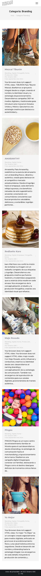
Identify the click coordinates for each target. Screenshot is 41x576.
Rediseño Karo (13, 251)
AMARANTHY (12, 158)
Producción (9, 75)
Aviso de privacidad (12, 571)
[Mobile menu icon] (37, 3)
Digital (14, 73)
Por (11, 77)
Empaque (20, 255)
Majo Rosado (12, 338)
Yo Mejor (10, 517)
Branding (8, 73)
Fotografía (20, 73)
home (27, 73)
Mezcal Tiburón (13, 69)
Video (16, 75)
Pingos (8, 430)
